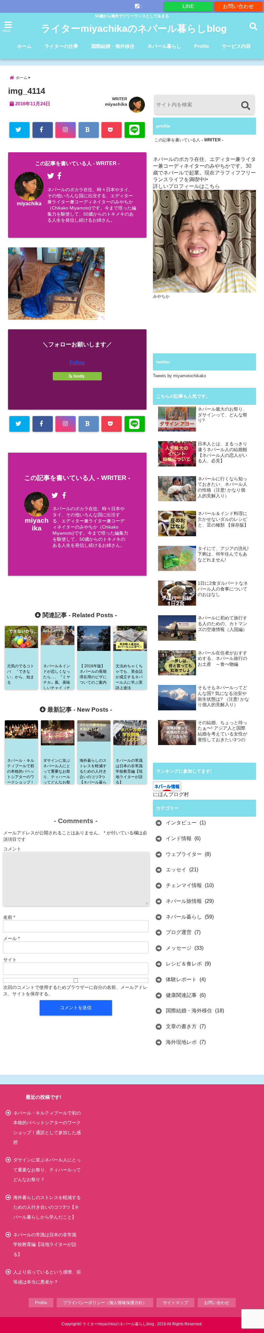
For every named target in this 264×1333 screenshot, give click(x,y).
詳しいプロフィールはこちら (186, 186)
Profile (201, 46)
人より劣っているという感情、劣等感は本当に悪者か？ (47, 1276)
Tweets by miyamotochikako (179, 375)
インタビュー (181, 822)
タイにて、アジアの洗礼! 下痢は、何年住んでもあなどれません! (223, 554)
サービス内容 (236, 46)
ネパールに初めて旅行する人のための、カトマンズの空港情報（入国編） (222, 624)
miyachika (116, 104)
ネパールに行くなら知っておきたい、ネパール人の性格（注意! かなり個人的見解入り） (222, 487)
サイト (10, 959)
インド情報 (179, 838)
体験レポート (181, 979)
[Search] (245, 105)
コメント (12, 848)
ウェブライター (184, 854)
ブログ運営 (179, 932)
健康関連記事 (181, 995)
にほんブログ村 (171, 794)
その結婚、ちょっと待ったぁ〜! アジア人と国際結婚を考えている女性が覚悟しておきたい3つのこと (222, 731)
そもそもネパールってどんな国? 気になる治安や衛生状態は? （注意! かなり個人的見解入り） (223, 696)
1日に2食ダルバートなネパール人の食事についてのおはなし (223, 589)
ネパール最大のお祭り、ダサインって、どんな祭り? (222, 415)
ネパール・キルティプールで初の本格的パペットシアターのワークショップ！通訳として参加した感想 (47, 1127)
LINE (188, 6)
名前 (9, 917)
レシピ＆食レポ (184, 963)
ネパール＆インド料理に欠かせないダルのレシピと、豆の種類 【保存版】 (223, 519)
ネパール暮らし (164, 46)
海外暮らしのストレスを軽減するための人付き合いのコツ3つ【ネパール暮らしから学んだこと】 (47, 1207)
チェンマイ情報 (184, 885)
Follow (77, 362)
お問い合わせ (238, 6)
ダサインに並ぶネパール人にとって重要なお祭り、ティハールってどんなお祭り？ (47, 1169)
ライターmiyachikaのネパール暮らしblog (134, 28)
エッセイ (176, 869)
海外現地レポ (181, 1042)
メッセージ (179, 948)
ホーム (24, 46)
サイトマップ (175, 1302)
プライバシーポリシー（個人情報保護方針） (105, 1302)
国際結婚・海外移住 (113, 46)
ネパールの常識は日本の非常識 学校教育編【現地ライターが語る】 (47, 1244)
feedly (79, 376)
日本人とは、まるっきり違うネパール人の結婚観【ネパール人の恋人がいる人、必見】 (222, 452)
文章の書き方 (181, 1026)
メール (11, 938)
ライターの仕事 (61, 46)
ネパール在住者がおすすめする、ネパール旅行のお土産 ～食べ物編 (222, 659)
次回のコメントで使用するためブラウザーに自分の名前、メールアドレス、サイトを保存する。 (75, 990)
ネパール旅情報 (184, 901)
